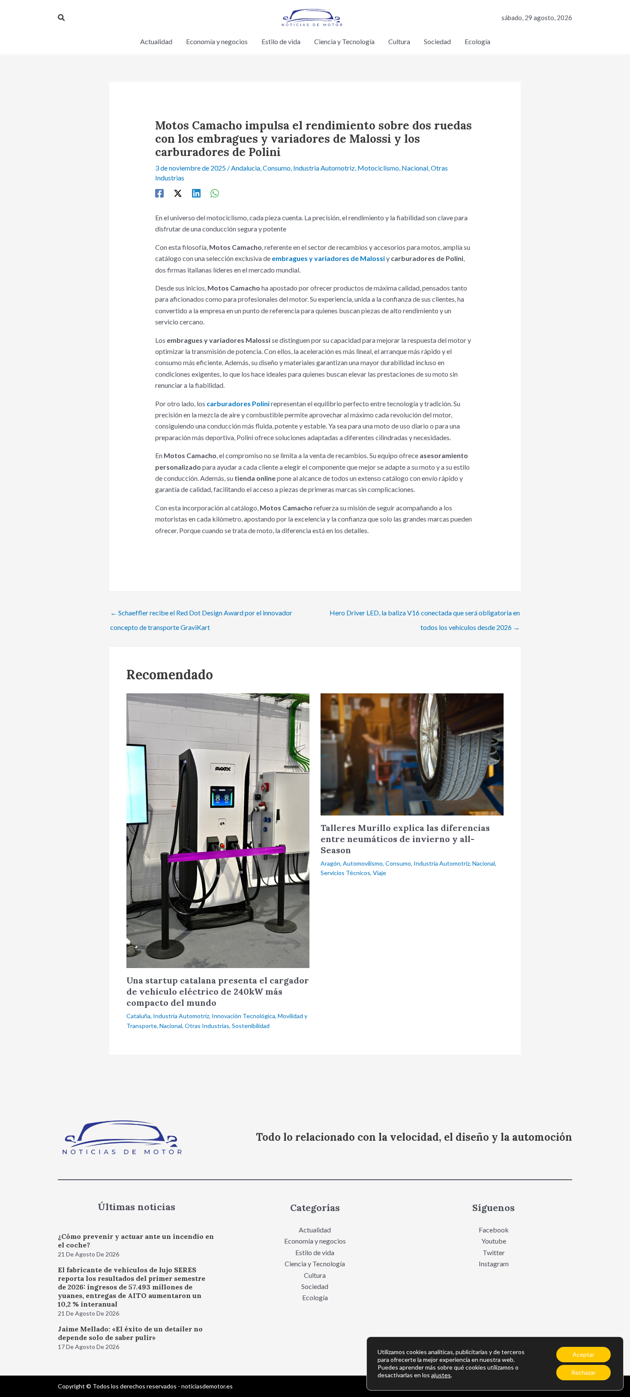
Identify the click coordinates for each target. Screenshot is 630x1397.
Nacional (415, 168)
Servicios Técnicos (345, 872)
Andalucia (245, 168)
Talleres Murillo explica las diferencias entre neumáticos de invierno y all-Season (405, 838)
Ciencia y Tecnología (315, 1263)
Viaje (379, 872)
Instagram (494, 1263)
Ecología (315, 1297)
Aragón (330, 863)
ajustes (441, 1375)
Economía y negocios (315, 1241)
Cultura (315, 1275)
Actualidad (315, 1230)
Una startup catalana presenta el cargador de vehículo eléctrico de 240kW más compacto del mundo (217, 991)
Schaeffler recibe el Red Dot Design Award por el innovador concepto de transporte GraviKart (201, 615)
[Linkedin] (196, 193)
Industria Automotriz (324, 168)
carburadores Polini (238, 403)
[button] (62, 17)
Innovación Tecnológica (243, 1015)
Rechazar (583, 1372)
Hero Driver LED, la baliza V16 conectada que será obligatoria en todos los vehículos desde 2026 (425, 615)
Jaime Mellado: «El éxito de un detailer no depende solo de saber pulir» (130, 1333)
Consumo (277, 168)
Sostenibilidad (251, 1025)
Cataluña (138, 1015)
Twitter (494, 1252)
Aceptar (583, 1354)
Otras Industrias (207, 1025)
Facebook (494, 1230)
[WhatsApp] (214, 193)
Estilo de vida (314, 1252)
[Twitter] (178, 193)
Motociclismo (378, 168)
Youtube (493, 1241)
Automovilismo (363, 863)
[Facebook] (159, 193)
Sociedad (314, 1286)
